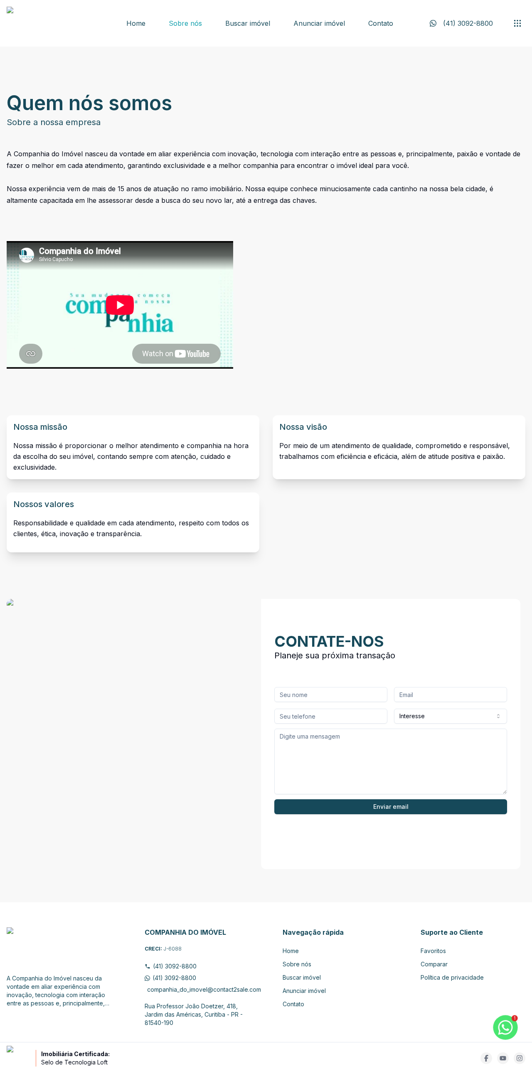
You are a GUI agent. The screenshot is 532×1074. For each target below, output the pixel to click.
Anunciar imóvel (319, 23)
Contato (380, 23)
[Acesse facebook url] (486, 1058)
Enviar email (391, 806)
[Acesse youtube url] (503, 1058)
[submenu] (517, 23)
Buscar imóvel (247, 23)
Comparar (434, 964)
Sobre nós (185, 23)
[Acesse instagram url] (519, 1058)
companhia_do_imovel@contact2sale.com (198, 989)
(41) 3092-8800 (175, 966)
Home (135, 23)
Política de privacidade (452, 977)
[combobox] (450, 716)
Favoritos (433, 950)
